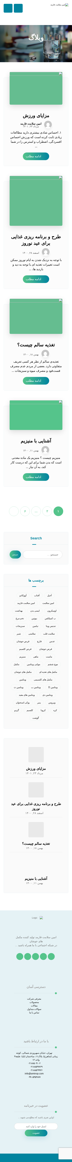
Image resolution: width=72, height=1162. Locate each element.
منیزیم (22, 656)
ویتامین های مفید (27, 695)
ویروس (51, 702)
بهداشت (19, 610)
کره (55, 710)
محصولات (34, 1002)
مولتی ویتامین (33, 664)
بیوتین (34, 618)
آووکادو (23, 595)
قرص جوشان (23, 641)
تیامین (35, 626)
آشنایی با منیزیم (36, 879)
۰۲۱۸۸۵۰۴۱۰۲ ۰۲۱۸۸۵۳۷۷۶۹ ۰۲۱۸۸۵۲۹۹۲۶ (35, 1066)
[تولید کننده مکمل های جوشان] (58, 12)
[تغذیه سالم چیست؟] (36, 829)
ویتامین (22, 679)
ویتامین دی (47, 695)
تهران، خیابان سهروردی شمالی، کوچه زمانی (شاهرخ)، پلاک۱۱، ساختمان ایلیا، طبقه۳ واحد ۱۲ (36, 1056)
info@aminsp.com (34, 1073)
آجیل (49, 595)
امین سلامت (48, 603)
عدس (52, 641)
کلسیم (30, 710)
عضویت (36, 1133)
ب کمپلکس (50, 618)
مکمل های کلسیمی (43, 679)
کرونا (43, 710)
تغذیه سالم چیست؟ (36, 844)
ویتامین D (53, 687)
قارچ (39, 641)
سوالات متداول (34, 1009)
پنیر (39, 702)
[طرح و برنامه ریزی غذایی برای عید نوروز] (36, 789)
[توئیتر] (43, 956)
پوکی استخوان (23, 702)
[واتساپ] (19, 956)
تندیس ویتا (51, 626)
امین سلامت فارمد (30, 123)
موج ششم (53, 664)
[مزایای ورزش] (36, 754)
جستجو (15, 555)
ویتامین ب (36, 687)
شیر (19, 633)
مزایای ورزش (36, 769)
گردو (16, 710)
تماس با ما (34, 1012)
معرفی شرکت (34, 998)
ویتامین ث (18, 687)
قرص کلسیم (25, 649)
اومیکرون (51, 610)
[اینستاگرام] (35, 956)
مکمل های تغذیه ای (48, 672)
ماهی (35, 656)
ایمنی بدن (35, 610)
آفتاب (37, 595)
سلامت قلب (49, 633)
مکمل (16, 664)
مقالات (34, 1005)
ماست (49, 656)
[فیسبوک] (51, 956)
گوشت (35, 718)
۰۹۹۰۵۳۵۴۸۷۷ (34, 1077)
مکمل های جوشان (22, 672)
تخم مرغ (20, 618)
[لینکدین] (27, 956)
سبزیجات (20, 626)
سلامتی (32, 633)
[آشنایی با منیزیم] (36, 864)
